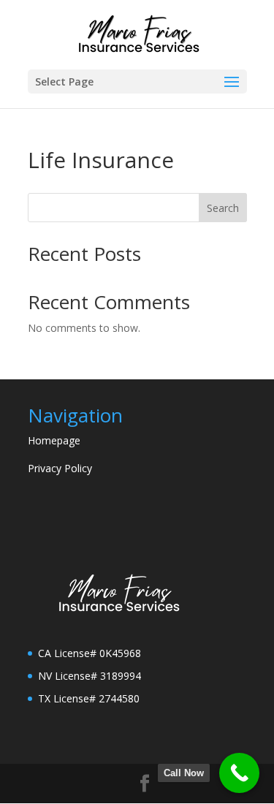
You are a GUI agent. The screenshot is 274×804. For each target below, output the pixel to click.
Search (223, 208)
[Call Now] (239, 773)
